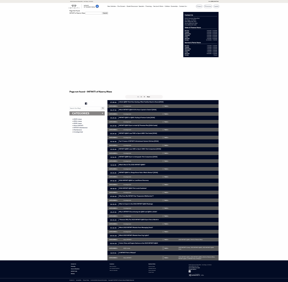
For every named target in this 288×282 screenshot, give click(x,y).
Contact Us (73, 264)
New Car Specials (113, 270)
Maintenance (78, 130)
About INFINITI (78, 125)
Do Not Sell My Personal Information (99, 280)
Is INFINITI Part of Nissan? (194, 258)
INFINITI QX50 (182, 258)
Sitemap (73, 273)
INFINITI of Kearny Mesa (77, 13)
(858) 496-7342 (192, 21)
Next (148, 96)
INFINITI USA (74, 271)
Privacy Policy (86, 280)
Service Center (151, 266)
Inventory (112, 264)
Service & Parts (151, 264)
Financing (73, 266)
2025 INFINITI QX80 (184, 239)
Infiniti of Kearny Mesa (196, 239)
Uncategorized (78, 132)
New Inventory (113, 266)
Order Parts (151, 272)
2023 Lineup (78, 119)
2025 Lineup (78, 123)
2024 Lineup (78, 121)
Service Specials (152, 270)
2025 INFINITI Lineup (184, 247)
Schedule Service (152, 268)
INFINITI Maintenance (80, 127)
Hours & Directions (75, 268)
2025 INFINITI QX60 (196, 247)
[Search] (103, 108)
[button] (97, 6)
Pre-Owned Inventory (114, 268)
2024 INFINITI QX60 (184, 257)
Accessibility (78, 280)
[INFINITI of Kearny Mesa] (82, 6)
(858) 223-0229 (192, 25)
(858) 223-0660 (193, 23)
